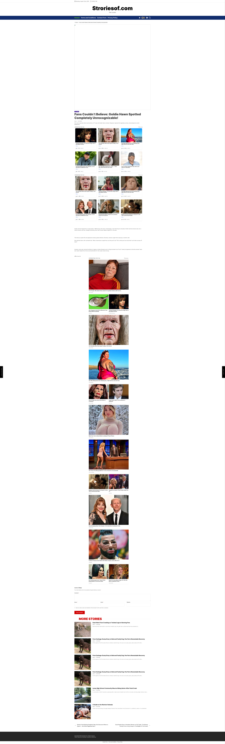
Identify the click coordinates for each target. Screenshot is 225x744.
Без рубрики (77, 111)
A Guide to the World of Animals (103, 704)
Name (76, 602)
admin (75, 121)
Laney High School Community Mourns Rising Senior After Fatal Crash (115, 688)
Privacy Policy (112, 18)
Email (102, 602)
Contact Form (101, 18)
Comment (76, 593)
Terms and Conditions (88, 18)
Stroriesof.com (112, 8)
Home (76, 18)
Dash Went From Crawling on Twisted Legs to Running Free (111, 622)
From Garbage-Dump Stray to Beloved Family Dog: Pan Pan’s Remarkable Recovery (119, 639)
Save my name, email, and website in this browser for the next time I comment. (92, 607)
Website (128, 602)
